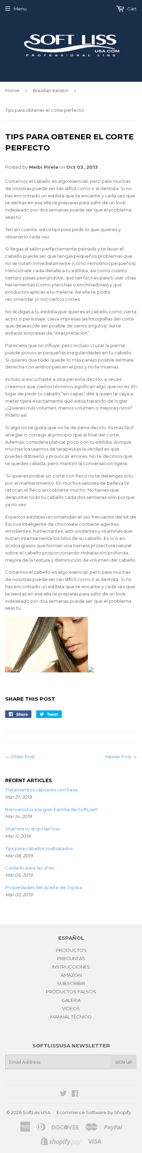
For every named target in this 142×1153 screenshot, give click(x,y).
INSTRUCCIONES (71, 966)
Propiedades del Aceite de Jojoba (43, 887)
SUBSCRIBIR (71, 983)
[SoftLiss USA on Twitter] (63, 1094)
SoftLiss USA (36, 1112)
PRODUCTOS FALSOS (71, 991)
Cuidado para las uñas (29, 867)
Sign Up (123, 1062)
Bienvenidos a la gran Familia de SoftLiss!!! (51, 809)
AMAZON (71, 975)
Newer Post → (121, 756)
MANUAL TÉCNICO (71, 1016)
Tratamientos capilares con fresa (41, 789)
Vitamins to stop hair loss (32, 828)
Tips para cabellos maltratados (39, 848)
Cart (131, 8)
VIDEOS (71, 1008)
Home (12, 90)
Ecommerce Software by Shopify (94, 1112)
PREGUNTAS (71, 958)
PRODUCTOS (71, 950)
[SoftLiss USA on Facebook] (75, 1094)
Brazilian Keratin (50, 90)
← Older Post (20, 756)
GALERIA (71, 1000)
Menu (20, 8)
